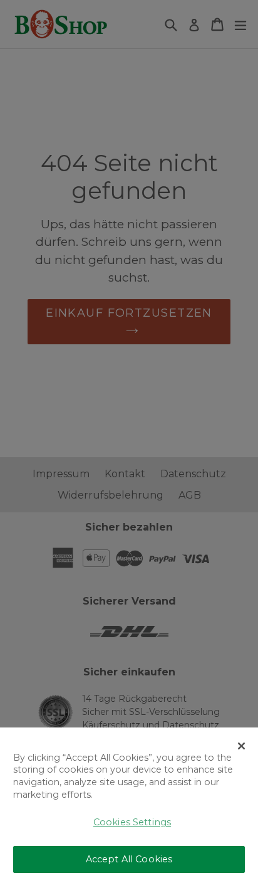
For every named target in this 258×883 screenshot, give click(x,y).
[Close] (241, 746)
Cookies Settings (132, 822)
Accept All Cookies (129, 859)
